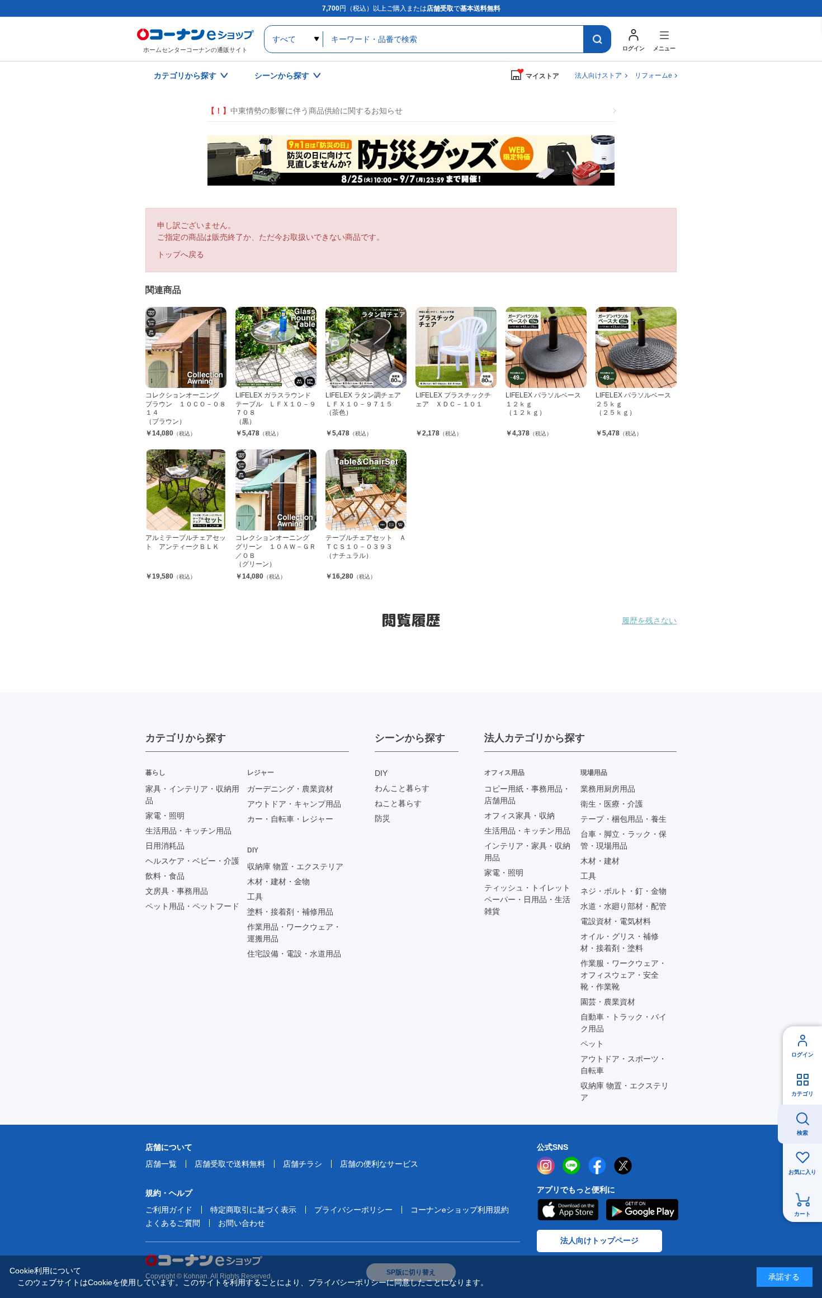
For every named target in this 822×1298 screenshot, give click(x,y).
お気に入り (802, 1172)
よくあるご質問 (172, 1223)
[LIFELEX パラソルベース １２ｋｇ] (546, 347)
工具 (255, 896)
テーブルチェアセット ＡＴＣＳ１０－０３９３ (365, 546)
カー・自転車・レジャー (290, 818)
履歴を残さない (649, 620)
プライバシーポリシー (353, 1210)
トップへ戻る (180, 254)
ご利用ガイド (168, 1210)
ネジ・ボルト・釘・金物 (623, 891)
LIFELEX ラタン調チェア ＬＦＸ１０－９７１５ (366, 403)
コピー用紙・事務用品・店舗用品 (527, 794)
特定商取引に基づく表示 (253, 1210)
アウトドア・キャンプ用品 (294, 803)
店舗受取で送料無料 (230, 1164)
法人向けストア (598, 75)
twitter (623, 1165)
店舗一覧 (161, 1164)
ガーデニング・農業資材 (290, 788)
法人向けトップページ (599, 1240)
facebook (597, 1165)
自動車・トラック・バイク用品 (623, 1022)
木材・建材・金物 (278, 881)
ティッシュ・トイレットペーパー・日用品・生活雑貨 (527, 899)
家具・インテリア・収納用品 (192, 794)
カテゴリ (802, 1094)
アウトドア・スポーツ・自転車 (623, 1064)
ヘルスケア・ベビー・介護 (192, 860)
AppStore (567, 1209)
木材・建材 (600, 860)
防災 (382, 818)
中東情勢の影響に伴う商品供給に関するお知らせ (305, 110)
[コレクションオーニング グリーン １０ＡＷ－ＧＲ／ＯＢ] (275, 489)
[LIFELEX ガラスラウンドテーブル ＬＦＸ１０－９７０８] (275, 347)
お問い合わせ (241, 1223)
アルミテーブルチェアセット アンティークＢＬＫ (185, 542)
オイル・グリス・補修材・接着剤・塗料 (619, 942)
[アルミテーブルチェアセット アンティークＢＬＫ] (185, 489)
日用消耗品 (165, 845)
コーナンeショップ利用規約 (459, 1210)
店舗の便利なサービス (379, 1164)
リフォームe (653, 75)
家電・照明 (165, 815)
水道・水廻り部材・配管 (623, 906)
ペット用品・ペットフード (192, 906)
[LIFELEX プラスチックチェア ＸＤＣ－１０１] (456, 347)
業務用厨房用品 (607, 788)
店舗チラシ (302, 1164)
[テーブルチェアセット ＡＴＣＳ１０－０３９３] (366, 489)
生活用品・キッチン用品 (188, 830)
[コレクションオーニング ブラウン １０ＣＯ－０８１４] (185, 347)
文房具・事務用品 (176, 891)
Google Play (642, 1209)
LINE (571, 1165)
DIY (381, 773)
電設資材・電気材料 (615, 921)
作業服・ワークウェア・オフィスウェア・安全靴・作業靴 (623, 975)
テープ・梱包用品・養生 (623, 818)
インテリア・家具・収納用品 (527, 851)
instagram (546, 1165)
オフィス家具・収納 (519, 815)
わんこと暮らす (402, 788)
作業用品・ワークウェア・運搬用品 (294, 932)
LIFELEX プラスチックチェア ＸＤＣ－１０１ (453, 399)
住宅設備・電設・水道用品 (294, 953)
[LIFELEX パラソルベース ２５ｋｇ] (636, 347)
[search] (597, 39)
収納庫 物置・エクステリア (295, 866)
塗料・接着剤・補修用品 (290, 911)
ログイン (802, 1054)
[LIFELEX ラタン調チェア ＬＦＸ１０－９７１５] (366, 347)
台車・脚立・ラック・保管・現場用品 (623, 840)
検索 (802, 1133)
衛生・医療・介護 (611, 803)
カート (802, 1214)
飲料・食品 (165, 875)
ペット (592, 1043)
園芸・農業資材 (607, 1001)
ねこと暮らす (398, 803)
